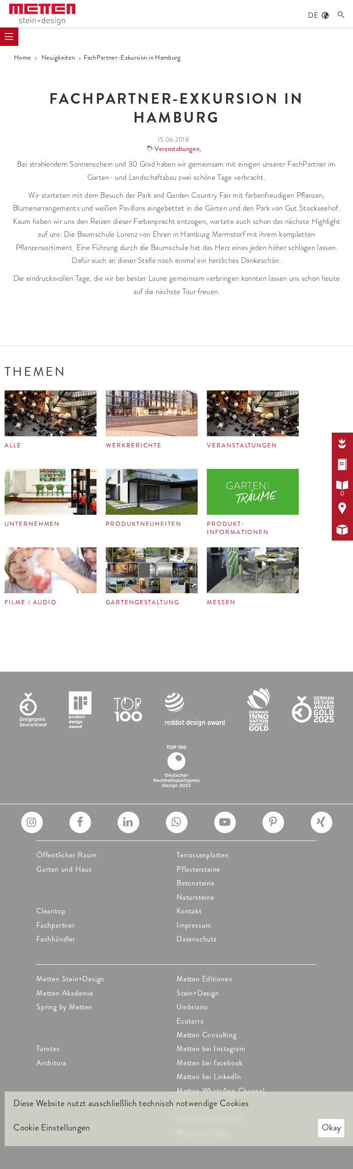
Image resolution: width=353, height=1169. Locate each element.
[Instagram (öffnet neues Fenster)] (32, 822)
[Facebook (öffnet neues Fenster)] (80, 822)
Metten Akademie (64, 993)
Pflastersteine (198, 869)
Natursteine (195, 897)
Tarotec (48, 1048)
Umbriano (192, 1007)
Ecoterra (190, 1021)
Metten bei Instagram (210, 1048)
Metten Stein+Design (70, 979)
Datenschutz (196, 939)
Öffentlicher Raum (66, 855)
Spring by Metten (64, 1007)
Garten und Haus (64, 869)
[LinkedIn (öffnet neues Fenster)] (128, 822)
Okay (331, 1127)
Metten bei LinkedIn (208, 1076)
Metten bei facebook (209, 1063)
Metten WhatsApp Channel (220, 1091)
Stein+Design (197, 993)
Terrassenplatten (202, 855)
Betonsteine (195, 883)
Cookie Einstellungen (51, 1128)
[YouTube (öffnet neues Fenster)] (225, 822)
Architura (51, 1063)
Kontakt (189, 911)
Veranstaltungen (176, 148)
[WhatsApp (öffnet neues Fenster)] (177, 822)
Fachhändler (55, 939)
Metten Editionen (204, 979)
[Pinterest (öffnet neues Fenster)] (273, 822)
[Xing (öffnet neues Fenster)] (321, 822)
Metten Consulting (206, 1035)
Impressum (193, 925)
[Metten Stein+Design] (42, 14)
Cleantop (50, 911)
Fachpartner (55, 925)
